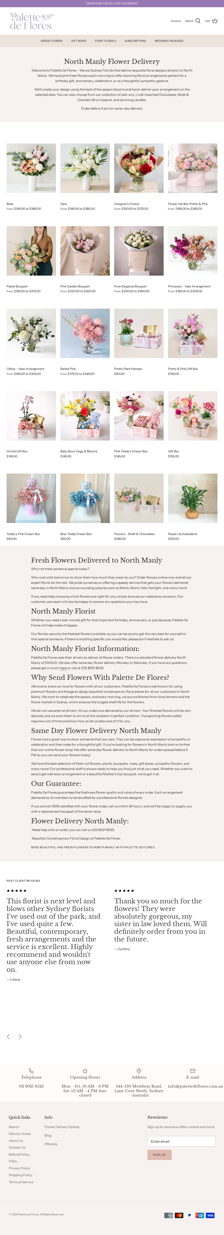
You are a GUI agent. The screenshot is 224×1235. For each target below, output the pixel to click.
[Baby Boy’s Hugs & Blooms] (85, 416)
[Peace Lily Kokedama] (192, 498)
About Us (16, 1141)
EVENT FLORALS (105, 40)
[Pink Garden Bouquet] (85, 251)
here (63, 668)
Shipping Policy (20, 1175)
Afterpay (51, 1144)
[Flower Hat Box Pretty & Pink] (192, 168)
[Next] (20, 1036)
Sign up (159, 1154)
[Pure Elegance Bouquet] (139, 251)
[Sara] (85, 168)
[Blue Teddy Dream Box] (85, 498)
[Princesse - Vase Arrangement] (192, 251)
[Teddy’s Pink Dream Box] (31, 498)
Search (14, 1127)
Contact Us (17, 1147)
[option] (58, 935)
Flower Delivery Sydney (62, 1127)
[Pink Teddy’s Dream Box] (139, 416)
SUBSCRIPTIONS (135, 40)
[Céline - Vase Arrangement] (31, 333)
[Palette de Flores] (31, 21)
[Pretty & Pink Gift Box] (192, 333)
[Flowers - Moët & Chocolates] (139, 498)
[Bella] (31, 168)
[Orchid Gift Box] (31, 416)
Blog (47, 1135)
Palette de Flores (28, 1214)
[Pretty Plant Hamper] (139, 333)
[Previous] (8, 1036)
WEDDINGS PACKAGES (169, 40)
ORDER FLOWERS (52, 40)
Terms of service (21, 1182)
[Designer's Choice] (139, 168)
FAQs (13, 1161)
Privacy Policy (19, 1168)
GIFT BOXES (79, 40)
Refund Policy (19, 1154)
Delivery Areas (20, 1134)
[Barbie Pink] (85, 333)
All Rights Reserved (51, 1214)
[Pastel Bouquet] (31, 251)
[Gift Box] (192, 416)
